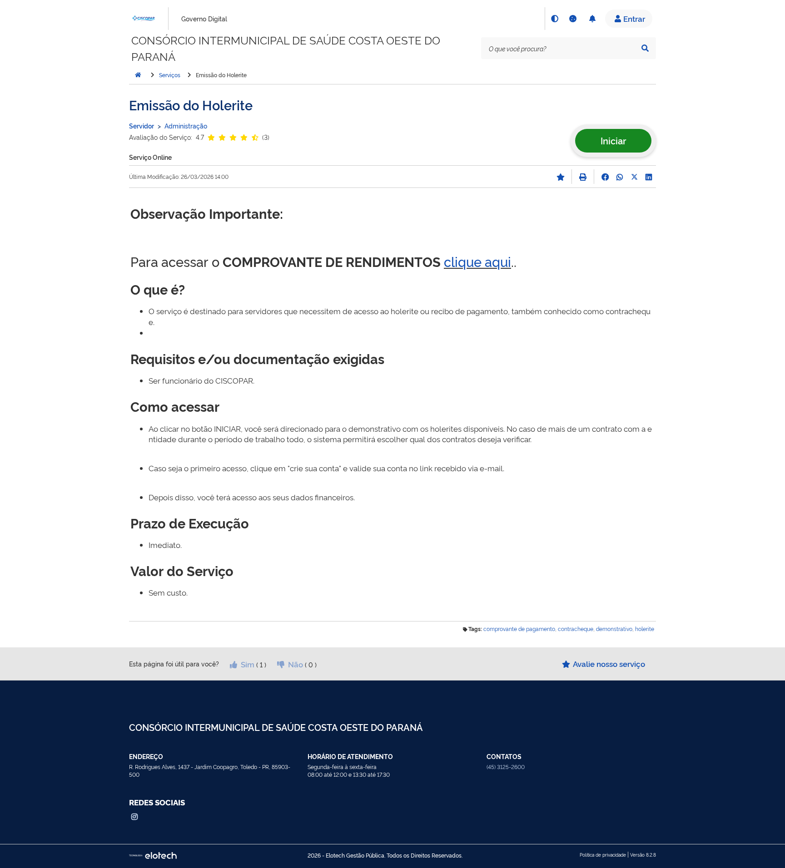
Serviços (169, 75)
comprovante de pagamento (519, 628)
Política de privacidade (603, 855)
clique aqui (477, 261)
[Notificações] (592, 19)
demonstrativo (614, 628)
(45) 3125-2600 (506, 766)
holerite (644, 628)
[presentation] (568, 48)
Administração (185, 125)
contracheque (575, 628)
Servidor (141, 125)
